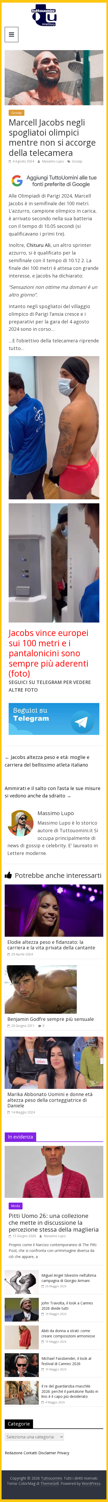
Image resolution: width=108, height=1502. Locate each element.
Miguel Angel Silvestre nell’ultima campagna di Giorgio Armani (68, 1278)
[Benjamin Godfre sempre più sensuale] (41, 968)
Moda (15, 1206)
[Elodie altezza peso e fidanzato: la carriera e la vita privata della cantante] (54, 888)
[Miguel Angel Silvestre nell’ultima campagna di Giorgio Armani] (22, 1272)
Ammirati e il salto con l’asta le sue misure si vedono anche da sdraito (52, 792)
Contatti (30, 1452)
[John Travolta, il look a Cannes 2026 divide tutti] (22, 1300)
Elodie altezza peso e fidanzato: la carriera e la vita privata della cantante (51, 945)
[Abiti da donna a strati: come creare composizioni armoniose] (22, 1328)
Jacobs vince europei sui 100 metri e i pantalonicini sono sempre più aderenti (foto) (48, 653)
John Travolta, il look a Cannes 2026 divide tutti (67, 1305)
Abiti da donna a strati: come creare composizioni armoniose (68, 1333)
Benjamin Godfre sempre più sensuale (50, 1019)
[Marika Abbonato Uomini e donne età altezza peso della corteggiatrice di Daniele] (54, 1040)
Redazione (14, 1452)
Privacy (63, 1452)
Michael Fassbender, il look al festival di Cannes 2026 (66, 1361)
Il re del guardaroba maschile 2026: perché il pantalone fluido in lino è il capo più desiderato (69, 1391)
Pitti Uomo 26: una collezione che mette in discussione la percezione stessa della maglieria (54, 1222)
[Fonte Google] (54, 181)
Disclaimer (47, 1452)
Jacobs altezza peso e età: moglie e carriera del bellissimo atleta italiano (47, 761)
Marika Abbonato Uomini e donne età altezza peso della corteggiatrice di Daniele (50, 1100)
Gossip (16, 113)
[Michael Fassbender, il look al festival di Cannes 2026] (22, 1356)
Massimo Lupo (53, 161)
